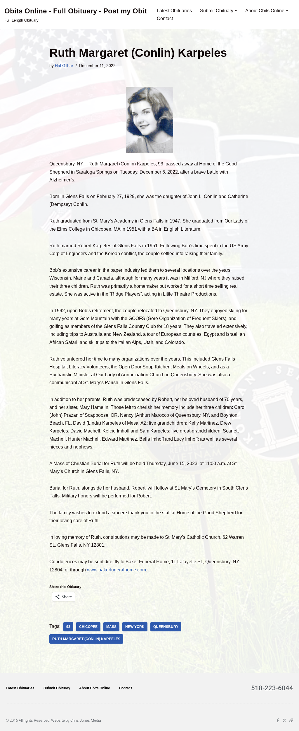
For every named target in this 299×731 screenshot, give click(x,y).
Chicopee (88, 627)
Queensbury (165, 627)
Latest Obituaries (174, 10)
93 (68, 627)
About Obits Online (94, 688)
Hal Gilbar (64, 65)
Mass (111, 627)
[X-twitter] (284, 720)
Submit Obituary (57, 688)
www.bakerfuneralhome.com (116, 569)
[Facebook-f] (278, 720)
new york (135, 627)
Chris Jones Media (85, 720)
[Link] (291, 720)
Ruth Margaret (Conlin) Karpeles (86, 639)
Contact (165, 18)
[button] (236, 10)
